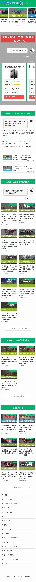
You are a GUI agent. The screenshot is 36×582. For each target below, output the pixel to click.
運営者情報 (27, 576)
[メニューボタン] (33, 3)
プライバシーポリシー (18, 576)
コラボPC (7, 533)
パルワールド (8, 512)
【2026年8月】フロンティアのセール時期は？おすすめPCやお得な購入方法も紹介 (23, 168)
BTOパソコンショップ (11, 546)
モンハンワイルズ (9, 521)
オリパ (6, 563)
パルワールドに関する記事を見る (18, 396)
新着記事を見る (18, 487)
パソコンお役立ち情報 (11, 559)
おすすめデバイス (9, 551)
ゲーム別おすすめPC (10, 538)
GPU (5, 516)
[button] (17, 25)
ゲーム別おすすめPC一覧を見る (18, 328)
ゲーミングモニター (10, 503)
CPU (5, 525)
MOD (5, 495)
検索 (28, 198)
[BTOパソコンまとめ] (12, 3)
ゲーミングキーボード (11, 499)
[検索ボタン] (27, 3)
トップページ (9, 576)
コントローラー (9, 508)
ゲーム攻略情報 (9, 555)
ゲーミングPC (8, 529)
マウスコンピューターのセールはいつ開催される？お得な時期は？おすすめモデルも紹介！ (22, 157)
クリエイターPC (9, 542)
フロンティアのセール (11, 141)
